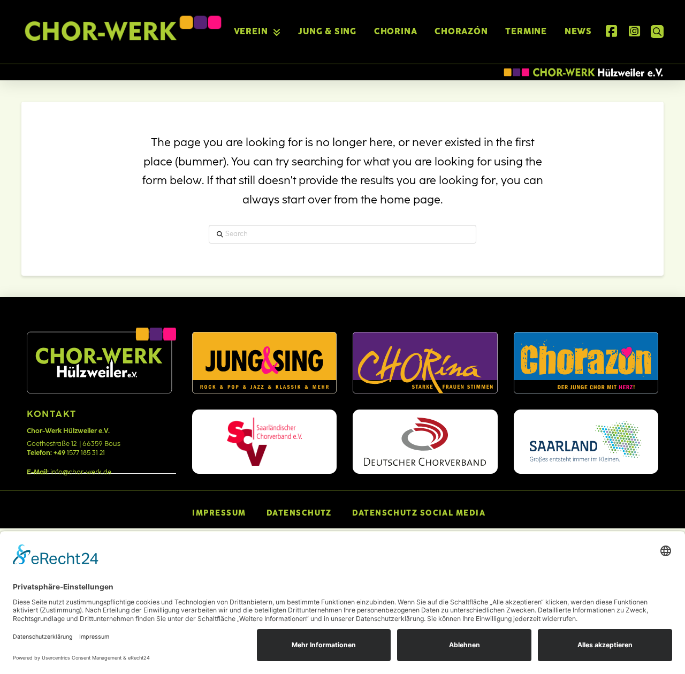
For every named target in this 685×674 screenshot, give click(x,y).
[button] (657, 31)
